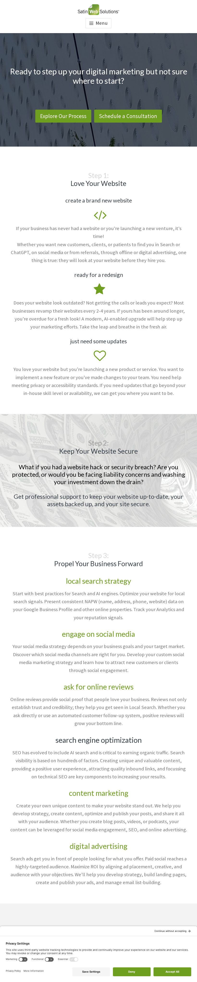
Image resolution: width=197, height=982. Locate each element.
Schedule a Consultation (128, 116)
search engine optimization (98, 740)
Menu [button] (102, 23)
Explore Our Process (63, 116)
